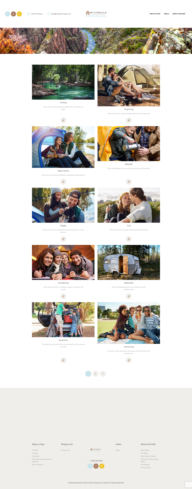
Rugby (63, 226)
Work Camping (37, 465)
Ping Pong (128, 109)
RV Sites (35, 450)
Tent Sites (35, 456)
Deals (118, 450)
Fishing (63, 102)
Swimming (129, 347)
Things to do (65, 450)
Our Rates (144, 453)
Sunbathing (63, 283)
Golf (129, 226)
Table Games (63, 171)
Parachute (63, 340)
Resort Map (145, 450)
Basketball (128, 283)
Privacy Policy (146, 468)
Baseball (128, 164)
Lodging (35, 453)
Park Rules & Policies (148, 456)
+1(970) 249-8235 (96, 461)
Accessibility (145, 465)
